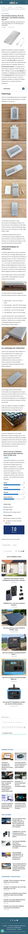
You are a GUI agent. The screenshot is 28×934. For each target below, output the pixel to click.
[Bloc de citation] (14, 727)
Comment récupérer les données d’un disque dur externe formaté (7, 766)
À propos (4, 925)
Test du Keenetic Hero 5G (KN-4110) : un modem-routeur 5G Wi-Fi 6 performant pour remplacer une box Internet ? (19, 823)
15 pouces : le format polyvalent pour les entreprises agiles (20, 784)
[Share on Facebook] (18, 551)
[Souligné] (7, 727)
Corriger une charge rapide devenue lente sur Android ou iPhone (14, 900)
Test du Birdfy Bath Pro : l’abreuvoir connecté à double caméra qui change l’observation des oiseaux (19, 867)
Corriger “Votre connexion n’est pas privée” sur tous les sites (14, 881)
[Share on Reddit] (21, 551)
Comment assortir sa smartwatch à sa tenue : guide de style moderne (20, 765)
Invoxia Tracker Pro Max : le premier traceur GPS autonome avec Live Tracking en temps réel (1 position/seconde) (7, 786)
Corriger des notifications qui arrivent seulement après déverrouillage (15, 894)
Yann (4, 27)
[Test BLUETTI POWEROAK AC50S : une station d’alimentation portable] (14, 692)
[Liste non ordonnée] (12, 727)
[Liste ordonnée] (10, 727)
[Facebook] (10, 920)
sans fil (15, 545)
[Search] (26, 2)
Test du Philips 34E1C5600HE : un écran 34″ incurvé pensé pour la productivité (17, 856)
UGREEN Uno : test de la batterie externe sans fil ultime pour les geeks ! (19, 834)
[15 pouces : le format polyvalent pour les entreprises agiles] (20, 775)
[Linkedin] (14, 920)
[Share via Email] (23, 551)
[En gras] (3, 727)
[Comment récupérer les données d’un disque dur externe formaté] (7, 756)
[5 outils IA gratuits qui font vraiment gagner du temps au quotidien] (7, 797)
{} (19, 727)
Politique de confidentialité (14, 927)
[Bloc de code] (16, 727)
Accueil (3, 7)
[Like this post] (16, 551)
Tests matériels (18, 7)
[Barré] (9, 727)
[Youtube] (17, 920)
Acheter (6, 457)
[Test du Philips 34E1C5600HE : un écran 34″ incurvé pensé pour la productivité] (6, 855)
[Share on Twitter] (20, 551)
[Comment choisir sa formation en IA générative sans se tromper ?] (20, 797)
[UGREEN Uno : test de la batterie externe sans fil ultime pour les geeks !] (14, 593)
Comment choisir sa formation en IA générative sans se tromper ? (20, 806)
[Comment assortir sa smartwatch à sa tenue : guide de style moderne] (20, 756)
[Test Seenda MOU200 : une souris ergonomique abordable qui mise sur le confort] (6, 843)
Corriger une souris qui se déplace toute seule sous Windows (14, 906)
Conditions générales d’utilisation (17, 925)
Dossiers (10, 7)
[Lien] (18, 727)
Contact (19, 929)
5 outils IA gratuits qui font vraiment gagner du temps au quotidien (7, 806)
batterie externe (6, 545)
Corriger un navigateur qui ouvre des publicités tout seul (15, 887)
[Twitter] (12, 920)
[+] (22, 727)
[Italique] (5, 727)
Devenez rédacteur (11, 929)
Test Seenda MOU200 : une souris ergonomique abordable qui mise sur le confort (19, 845)
